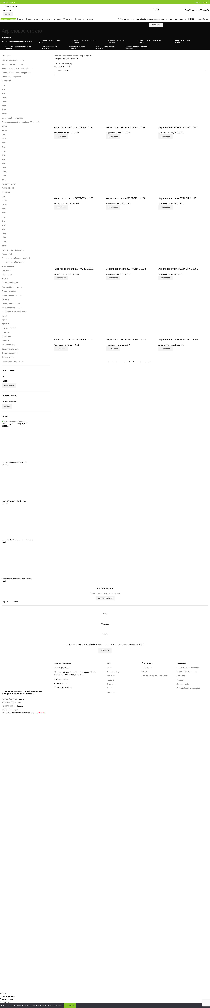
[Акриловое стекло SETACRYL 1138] (79, 172)
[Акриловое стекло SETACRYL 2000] (183, 242)
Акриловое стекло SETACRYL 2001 (74, 339)
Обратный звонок (105, 598)
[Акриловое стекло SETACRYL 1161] (183, 172)
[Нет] (207, 505)
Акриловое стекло (61, 133)
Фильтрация (9, 385)
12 (145, 362)
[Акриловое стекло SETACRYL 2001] (79, 313)
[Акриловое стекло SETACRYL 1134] (131, 101)
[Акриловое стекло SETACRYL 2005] (183, 313)
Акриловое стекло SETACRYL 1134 (126, 127)
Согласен (70, 1006)
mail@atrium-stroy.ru (8, 2)
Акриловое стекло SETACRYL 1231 (74, 268)
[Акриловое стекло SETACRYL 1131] (79, 101)
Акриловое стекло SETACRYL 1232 (126, 268)
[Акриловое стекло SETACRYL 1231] (79, 242)
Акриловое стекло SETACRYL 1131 (73, 127)
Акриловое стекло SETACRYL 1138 (73, 198)
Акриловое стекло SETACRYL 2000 (178, 268)
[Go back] (4, 24)
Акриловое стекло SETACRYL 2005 (178, 339)
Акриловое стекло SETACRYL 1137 (178, 127)
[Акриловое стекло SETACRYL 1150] (131, 172)
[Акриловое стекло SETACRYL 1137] (183, 101)
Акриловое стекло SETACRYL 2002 (126, 339)
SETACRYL (74, 133)
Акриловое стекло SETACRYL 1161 (178, 198)
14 (154, 362)
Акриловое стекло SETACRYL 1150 (126, 198)
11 (141, 362)
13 (149, 362)
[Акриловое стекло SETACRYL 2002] (131, 313)
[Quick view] (57, 141)
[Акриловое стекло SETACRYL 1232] (131, 242)
